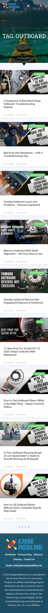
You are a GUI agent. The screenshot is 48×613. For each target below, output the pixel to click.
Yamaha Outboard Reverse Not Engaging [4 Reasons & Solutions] (23, 301)
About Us (38, 554)
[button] (28, 5)
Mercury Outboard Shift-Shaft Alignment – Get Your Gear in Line (23, 252)
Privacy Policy (25, 554)
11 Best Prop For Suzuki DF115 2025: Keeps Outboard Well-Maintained (22, 351)
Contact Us (29, 559)
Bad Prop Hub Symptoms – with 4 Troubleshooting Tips (23, 154)
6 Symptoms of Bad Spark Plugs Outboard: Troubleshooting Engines (22, 104)
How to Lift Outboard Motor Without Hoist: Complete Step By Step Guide (22, 507)
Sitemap (17, 559)
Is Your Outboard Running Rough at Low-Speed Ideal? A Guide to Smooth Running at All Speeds (23, 455)
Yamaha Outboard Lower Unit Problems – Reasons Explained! (22, 203)
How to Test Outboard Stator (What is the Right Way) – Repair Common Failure (24, 403)
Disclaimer (10, 554)
